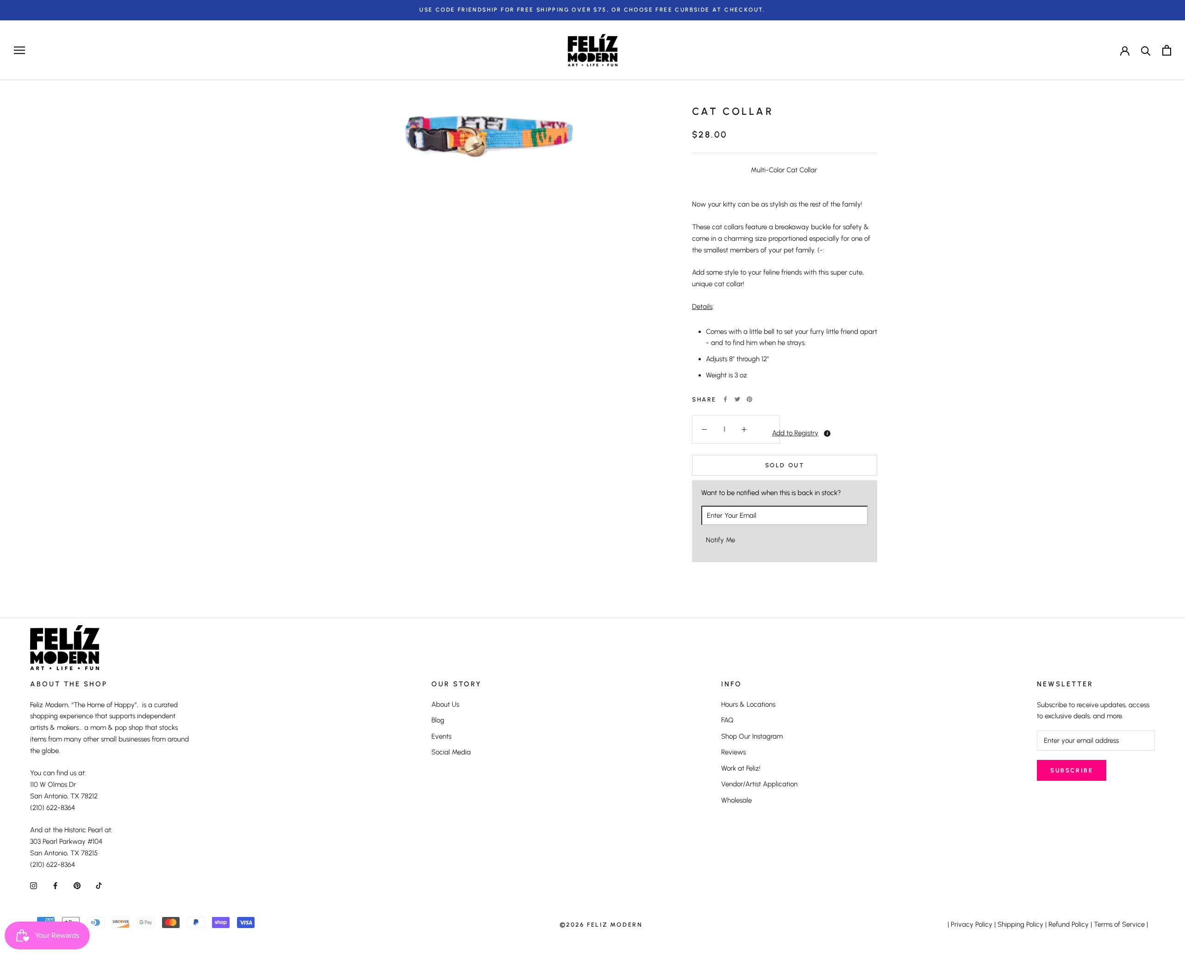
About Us (445, 704)
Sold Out (785, 465)
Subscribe (1071, 770)
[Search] (1146, 50)
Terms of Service (1119, 924)
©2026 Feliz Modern (601, 924)
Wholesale (736, 800)
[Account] (1124, 50)
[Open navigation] (19, 50)
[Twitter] (737, 399)
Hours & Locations (748, 704)
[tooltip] (827, 433)
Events (441, 736)
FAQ (727, 720)
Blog (437, 720)
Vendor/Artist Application (759, 784)
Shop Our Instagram (752, 736)
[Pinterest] (749, 399)
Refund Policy (1068, 924)
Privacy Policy (971, 924)
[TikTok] (98, 885)
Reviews (733, 752)
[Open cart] (1166, 50)
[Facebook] (725, 399)
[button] (768, 432)
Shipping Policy (1020, 924)
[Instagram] (33, 885)
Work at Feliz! (741, 768)
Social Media (451, 752)
